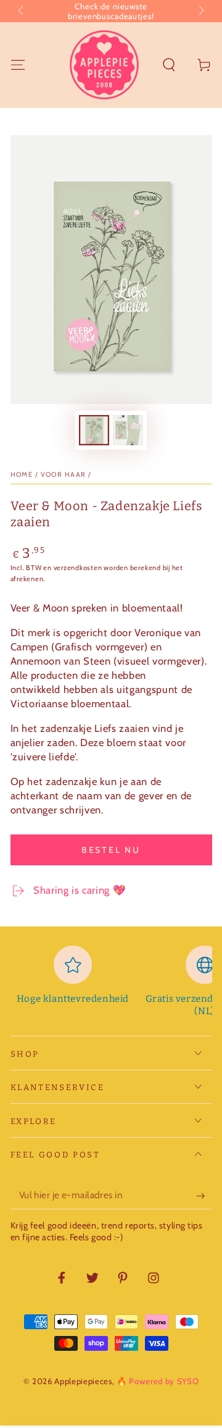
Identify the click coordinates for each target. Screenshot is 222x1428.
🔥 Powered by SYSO (158, 1381)
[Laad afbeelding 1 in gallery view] (94, 430)
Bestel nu (111, 849)
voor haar (63, 474)
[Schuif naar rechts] (200, 11)
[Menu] (17, 64)
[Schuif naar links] (21, 11)
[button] (169, 64)
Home (21, 474)
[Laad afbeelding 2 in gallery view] (127, 430)
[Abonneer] (204, 1196)
